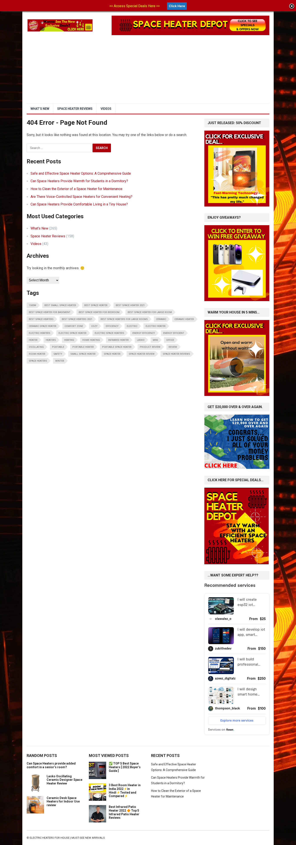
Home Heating (91, 340)
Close (291, 6)
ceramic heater (184, 319)
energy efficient (173, 333)
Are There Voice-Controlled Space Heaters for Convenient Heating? (81, 197)
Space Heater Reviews (75, 108)
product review (150, 347)
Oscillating (36, 347)
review (173, 347)
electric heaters (39, 333)
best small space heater (60, 305)
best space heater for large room (150, 312)
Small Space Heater (83, 354)
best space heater (95, 305)
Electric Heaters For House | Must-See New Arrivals (67, 837)
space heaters (38, 360)
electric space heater (72, 333)
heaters (51, 340)
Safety (58, 354)
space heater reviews (176, 354)
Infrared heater (118, 340)
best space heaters (41, 319)
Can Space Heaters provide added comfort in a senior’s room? (51, 765)
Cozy (94, 326)
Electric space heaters (109, 333)
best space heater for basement (49, 312)
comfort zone (74, 326)
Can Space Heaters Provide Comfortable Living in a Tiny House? (79, 204)
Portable (58, 347)
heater (33, 340)
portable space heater (117, 347)
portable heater (83, 347)
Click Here (177, 6)
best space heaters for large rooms (124, 319)
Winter (59, 360)
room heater (37, 354)
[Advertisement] (148, 71)
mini (155, 340)
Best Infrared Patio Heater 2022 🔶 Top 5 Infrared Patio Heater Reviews (124, 812)
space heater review (142, 354)
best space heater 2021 (130, 305)
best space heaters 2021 (77, 319)
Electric (132, 326)
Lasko (141, 340)
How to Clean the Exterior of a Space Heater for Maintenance (76, 189)
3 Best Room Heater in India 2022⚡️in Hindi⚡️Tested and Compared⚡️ (125, 790)
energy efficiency (143, 333)
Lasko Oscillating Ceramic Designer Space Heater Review (64, 779)
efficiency (112, 326)
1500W (32, 305)
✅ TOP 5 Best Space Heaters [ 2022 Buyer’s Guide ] (125, 767)
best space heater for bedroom (99, 312)
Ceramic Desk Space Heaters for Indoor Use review (63, 801)
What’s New (40, 108)
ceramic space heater (42, 326)
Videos (106, 108)
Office (170, 340)
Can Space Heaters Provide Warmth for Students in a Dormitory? (79, 181)
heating (69, 340)
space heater (112, 354)
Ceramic (161, 319)
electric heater (156, 326)
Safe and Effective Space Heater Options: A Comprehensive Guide (81, 173)
